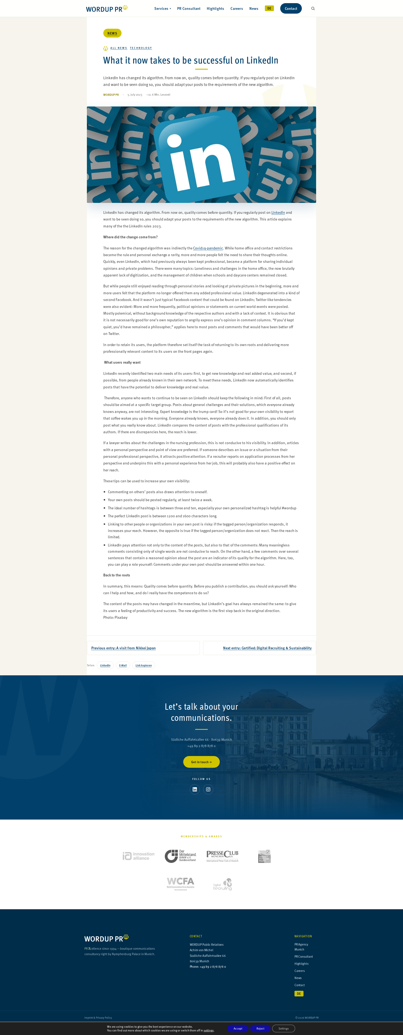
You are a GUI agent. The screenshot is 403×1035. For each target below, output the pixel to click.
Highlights (215, 8)
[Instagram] (208, 789)
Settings (284, 1028)
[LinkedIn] (195, 789)
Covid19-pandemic (208, 247)
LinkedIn (278, 212)
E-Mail (123, 665)
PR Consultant (189, 8)
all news (118, 48)
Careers (236, 8)
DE (269, 8)
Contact (291, 8)
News (254, 8)
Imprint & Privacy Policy (98, 1017)
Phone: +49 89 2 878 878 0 (208, 966)
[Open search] (313, 8)
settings (208, 1030)
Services (162, 8)
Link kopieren (144, 665)
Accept (238, 1028)
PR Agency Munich (301, 946)
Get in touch (200, 762)
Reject (260, 1028)
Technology (141, 48)
